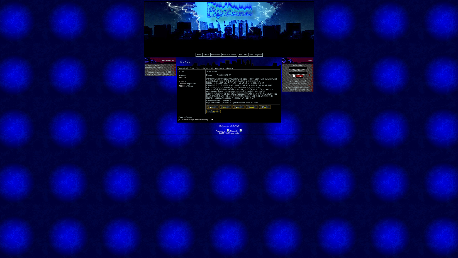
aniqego (182, 75)
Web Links (242, 55)
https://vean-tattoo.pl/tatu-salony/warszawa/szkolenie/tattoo (232, 102)
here (306, 90)
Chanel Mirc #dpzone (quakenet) (218, 68)
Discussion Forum (229, 55)
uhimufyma (167, 74)
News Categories (255, 55)
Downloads (215, 55)
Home (198, 55)
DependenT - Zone (186, 68)
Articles (206, 55)
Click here (293, 83)
